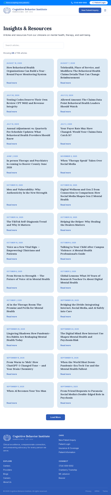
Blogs (5, 474)
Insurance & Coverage (69, 448)
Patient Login (100, 3)
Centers (6, 466)
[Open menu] (105, 10)
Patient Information (67, 452)
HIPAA (97, 491)
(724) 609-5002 (80, 3)
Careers (6, 478)
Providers (7, 470)
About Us (7, 482)
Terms (105, 491)
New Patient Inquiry (90, 10)
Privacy (88, 491)
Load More (55, 417)
